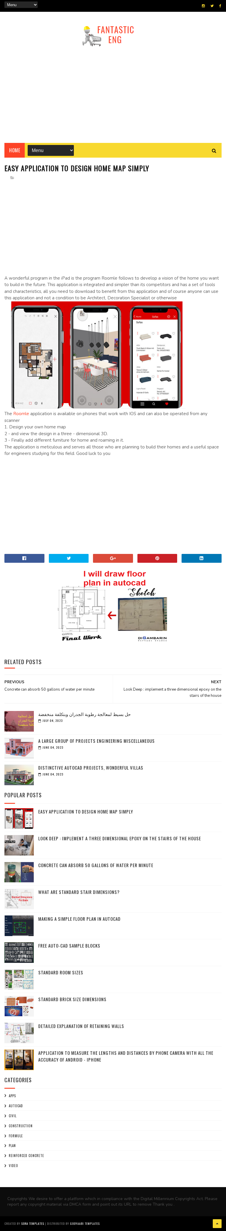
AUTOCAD (16, 1105)
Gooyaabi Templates (85, 1223)
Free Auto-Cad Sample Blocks (69, 945)
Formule (16, 1135)
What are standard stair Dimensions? (79, 892)
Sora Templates (32, 1223)
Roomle (21, 414)
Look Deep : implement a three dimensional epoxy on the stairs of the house (119, 838)
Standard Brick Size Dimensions (72, 999)
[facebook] (220, 6)
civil (12, 1115)
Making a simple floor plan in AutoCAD (79, 918)
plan (12, 1145)
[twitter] (212, 6)
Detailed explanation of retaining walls (81, 1026)
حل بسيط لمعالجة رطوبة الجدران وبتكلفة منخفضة (84, 714)
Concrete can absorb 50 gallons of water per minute (95, 865)
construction (21, 1125)
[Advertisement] (113, 93)
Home (14, 150)
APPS (12, 1095)
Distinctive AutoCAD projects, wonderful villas (90, 767)
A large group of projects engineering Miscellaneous (96, 740)
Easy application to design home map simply (85, 811)
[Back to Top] (217, 1223)
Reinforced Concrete (26, 1155)
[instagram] (203, 6)
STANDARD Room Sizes (60, 972)
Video (13, 1165)
